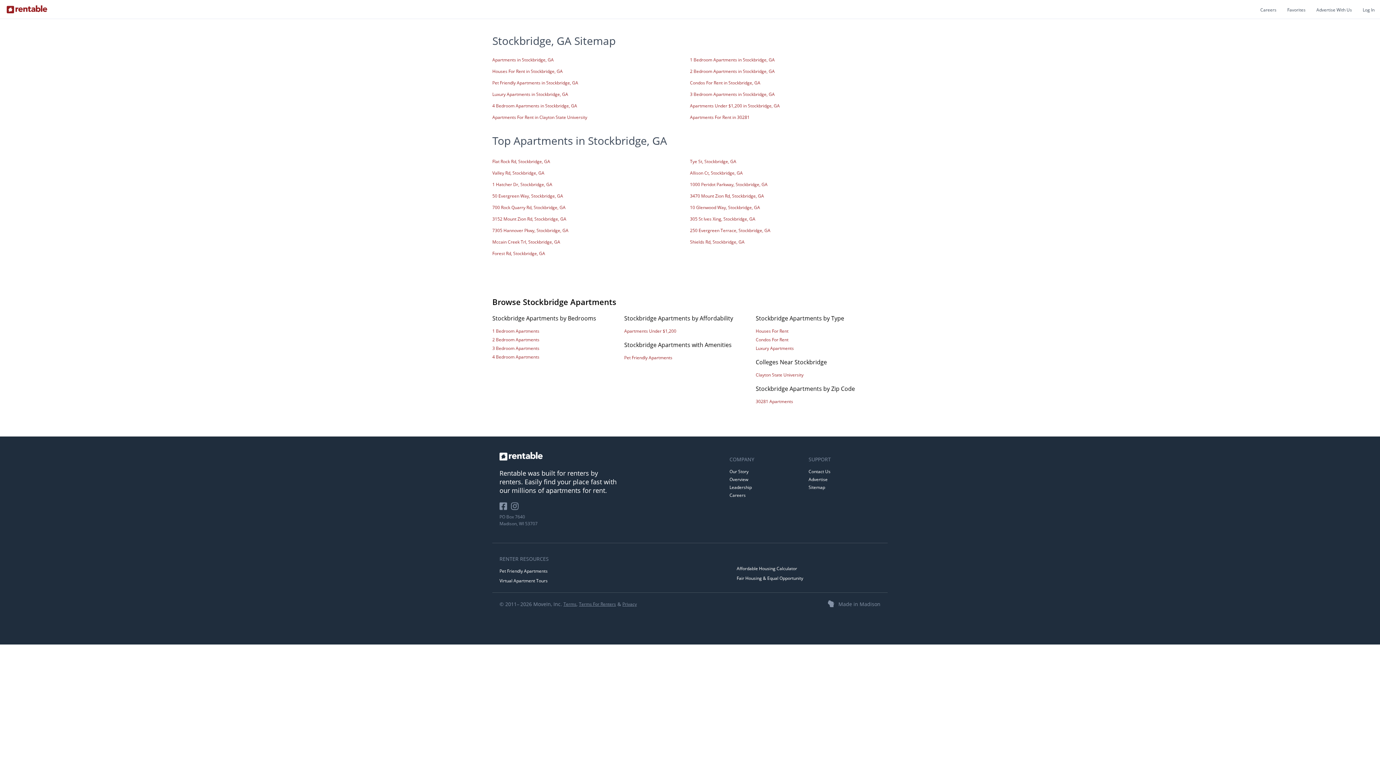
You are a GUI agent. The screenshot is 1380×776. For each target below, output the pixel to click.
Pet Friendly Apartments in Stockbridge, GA (535, 83)
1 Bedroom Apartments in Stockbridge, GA (732, 60)
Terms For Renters (597, 604)
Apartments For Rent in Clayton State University (539, 117)
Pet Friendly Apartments (648, 358)
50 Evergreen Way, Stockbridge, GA (527, 196)
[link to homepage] (611, 456)
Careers (1268, 10)
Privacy (629, 604)
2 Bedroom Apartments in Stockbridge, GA (732, 71)
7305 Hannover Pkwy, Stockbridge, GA (530, 230)
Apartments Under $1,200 (650, 331)
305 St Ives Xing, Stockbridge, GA (722, 219)
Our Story (739, 471)
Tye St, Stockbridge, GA (713, 161)
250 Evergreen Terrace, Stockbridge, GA (730, 230)
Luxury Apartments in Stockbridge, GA (530, 94)
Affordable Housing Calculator (767, 568)
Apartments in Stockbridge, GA (523, 60)
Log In (1369, 10)
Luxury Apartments (775, 348)
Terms (570, 604)
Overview (739, 479)
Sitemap (817, 487)
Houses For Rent (772, 331)
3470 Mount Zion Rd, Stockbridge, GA (727, 196)
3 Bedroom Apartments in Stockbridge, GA (732, 94)
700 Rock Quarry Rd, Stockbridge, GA (529, 207)
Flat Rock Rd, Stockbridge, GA (521, 161)
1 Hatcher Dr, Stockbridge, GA (522, 184)
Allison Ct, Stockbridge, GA (716, 173)
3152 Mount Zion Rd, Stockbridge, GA (529, 219)
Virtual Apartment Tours (524, 581)
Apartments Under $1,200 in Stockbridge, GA (735, 106)
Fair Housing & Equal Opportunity (770, 578)
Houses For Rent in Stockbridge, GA (527, 71)
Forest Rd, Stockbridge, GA (518, 253)
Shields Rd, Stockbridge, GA (717, 242)
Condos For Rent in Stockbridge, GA (725, 83)
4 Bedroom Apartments (515, 357)
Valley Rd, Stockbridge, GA (518, 173)
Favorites (1296, 10)
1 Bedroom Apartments (515, 331)
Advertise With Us (1334, 10)
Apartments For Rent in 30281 (720, 117)
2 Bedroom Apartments (515, 340)
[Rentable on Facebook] (505, 509)
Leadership (741, 487)
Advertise (818, 479)
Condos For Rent (772, 340)
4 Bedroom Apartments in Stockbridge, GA (534, 106)
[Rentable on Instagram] (516, 509)
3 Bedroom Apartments (515, 348)
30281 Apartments (774, 401)
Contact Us (820, 471)
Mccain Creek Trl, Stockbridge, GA (526, 242)
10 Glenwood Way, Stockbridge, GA (725, 207)
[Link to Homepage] (27, 9)
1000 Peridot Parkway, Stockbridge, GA (729, 184)
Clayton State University (780, 375)
